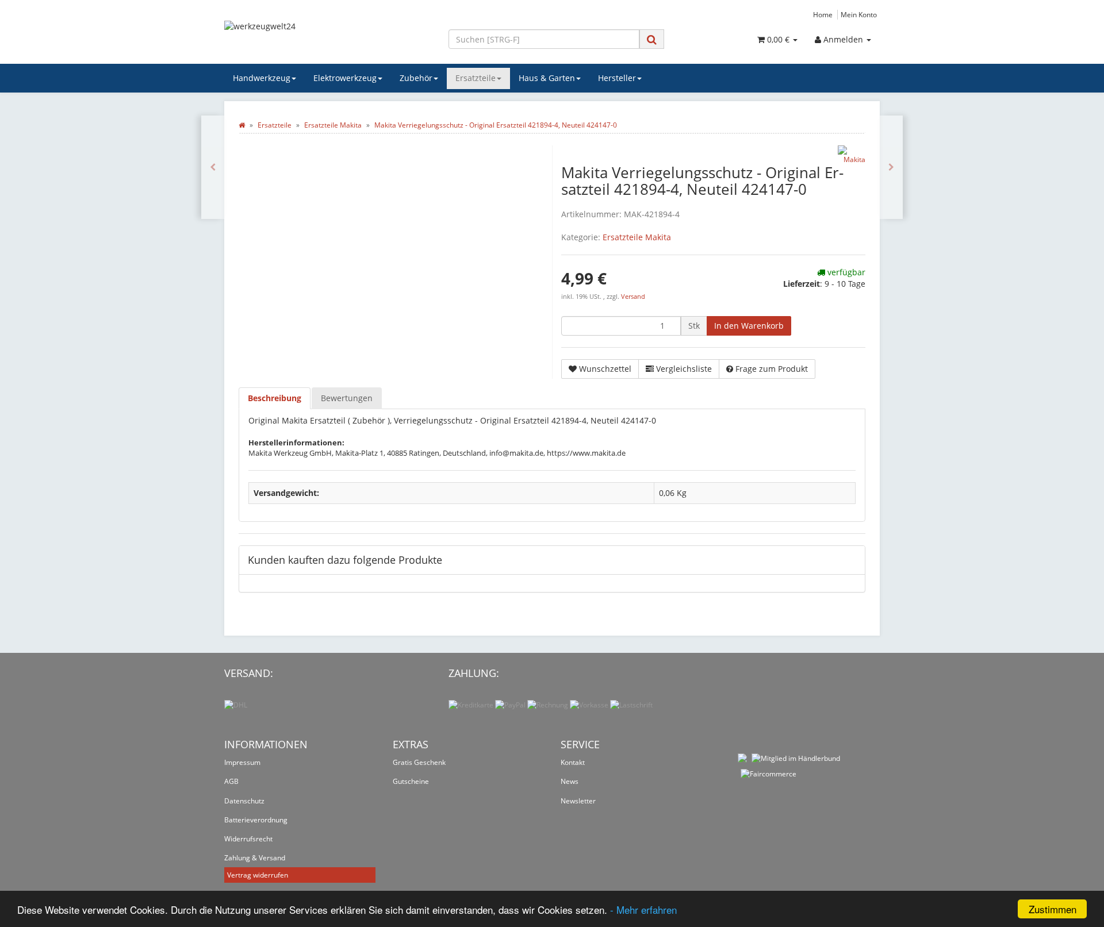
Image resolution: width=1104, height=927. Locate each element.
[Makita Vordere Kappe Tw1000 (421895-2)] (891, 167)
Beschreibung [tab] (274, 398)
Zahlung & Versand (254, 858)
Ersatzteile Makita (637, 237)
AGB (231, 781)
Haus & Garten (547, 77)
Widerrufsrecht (248, 839)
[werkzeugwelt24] (327, 38)
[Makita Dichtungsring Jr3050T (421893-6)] (212, 167)
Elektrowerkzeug (345, 77)
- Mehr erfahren (643, 909)
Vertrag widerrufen (257, 875)
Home (823, 14)
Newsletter (578, 801)
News (569, 781)
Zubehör (416, 77)
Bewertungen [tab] (347, 398)
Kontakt (573, 762)
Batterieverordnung (256, 820)
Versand (633, 297)
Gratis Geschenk (419, 762)
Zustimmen (1052, 909)
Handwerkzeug (261, 77)
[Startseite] (242, 125)
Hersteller (617, 77)
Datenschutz (244, 801)
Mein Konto (859, 14)
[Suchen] (652, 39)
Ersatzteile (475, 77)
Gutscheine (411, 781)
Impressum (242, 762)
